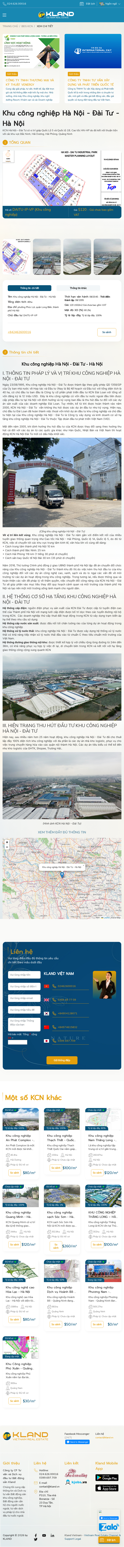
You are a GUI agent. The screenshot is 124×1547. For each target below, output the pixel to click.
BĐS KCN (27, 26)
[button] (118, 192)
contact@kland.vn (104, 1437)
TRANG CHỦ (10, 26)
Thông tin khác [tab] (78, 288)
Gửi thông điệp (62, 1060)
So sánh (106, 332)
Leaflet (106, 917)
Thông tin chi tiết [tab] (29, 288)
